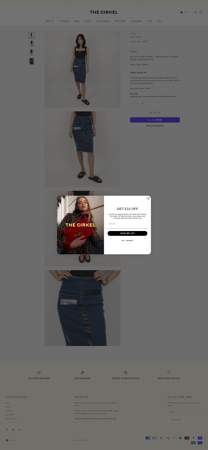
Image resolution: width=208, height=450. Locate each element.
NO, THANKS (127, 240)
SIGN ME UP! (127, 233)
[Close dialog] (148, 198)
